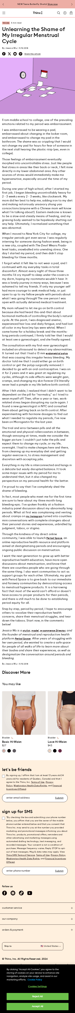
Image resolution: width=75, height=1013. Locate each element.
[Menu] (4, 13)
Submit (59, 798)
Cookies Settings (37, 986)
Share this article (32, 54)
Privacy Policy (58, 855)
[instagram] (12, 893)
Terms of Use (37, 782)
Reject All (37, 996)
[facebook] (4, 54)
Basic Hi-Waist (12, 741)
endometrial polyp (57, 353)
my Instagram (34, 516)
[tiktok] (21, 893)
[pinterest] (20, 54)
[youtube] (29, 893)
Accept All (37, 1006)
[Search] (58, 12)
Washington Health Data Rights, (30, 786)
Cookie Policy (35, 980)
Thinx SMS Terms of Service (20, 855)
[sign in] (65, 13)
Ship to (8, 946)
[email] (15, 54)
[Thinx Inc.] (37, 12)
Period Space (54, 538)
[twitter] (9, 54)
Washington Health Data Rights (23, 859)
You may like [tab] (11, 684)
